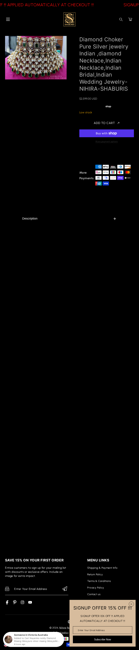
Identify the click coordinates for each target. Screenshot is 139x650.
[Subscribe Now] (64, 589)
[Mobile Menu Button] (8, 19)
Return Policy (95, 574)
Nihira (62, 627)
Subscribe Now (102, 639)
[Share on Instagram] (110, 155)
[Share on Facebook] (93, 155)
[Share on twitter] (99, 155)
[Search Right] (121, 19)
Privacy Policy (95, 587)
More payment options (106, 141)
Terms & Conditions (99, 581)
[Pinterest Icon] (15, 603)
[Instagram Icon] (22, 603)
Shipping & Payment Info (102, 567)
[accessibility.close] (131, 604)
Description (29, 218)
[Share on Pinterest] (104, 155)
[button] (130, 19)
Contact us (93, 594)
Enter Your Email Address (91, 630)
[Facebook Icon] (7, 603)
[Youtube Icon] (30, 603)
